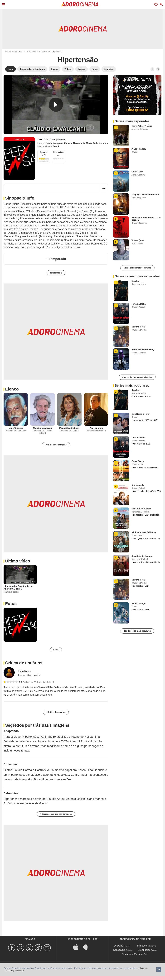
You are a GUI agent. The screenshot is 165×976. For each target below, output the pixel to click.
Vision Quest (137, 240)
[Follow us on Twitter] (21, 947)
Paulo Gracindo (54, 143)
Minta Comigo (138, 603)
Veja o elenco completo (56, 445)
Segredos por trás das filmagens (37, 725)
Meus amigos (58, 152)
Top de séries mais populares (137, 631)
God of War (137, 172)
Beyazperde (144, 949)
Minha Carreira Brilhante (143, 532)
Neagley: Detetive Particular (145, 194)
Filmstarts (142, 945)
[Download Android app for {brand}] (87, 947)
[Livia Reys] (9, 672)
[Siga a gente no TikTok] (39, 947)
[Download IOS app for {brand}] (77, 947)
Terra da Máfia (138, 304)
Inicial (7, 52)
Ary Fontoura (96, 428)
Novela (61, 139)
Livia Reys (24, 671)
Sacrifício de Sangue (141, 556)
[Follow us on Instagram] (30, 947)
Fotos (11, 603)
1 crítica (21, 675)
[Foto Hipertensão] (20, 625)
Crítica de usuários (23, 662)
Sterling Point (138, 327)
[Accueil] (79, 4)
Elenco (12, 389)
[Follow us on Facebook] (12, 947)
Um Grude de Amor (141, 509)
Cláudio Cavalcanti (74, 143)
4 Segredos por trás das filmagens (56, 814)
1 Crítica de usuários (55, 712)
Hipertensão (77, 60)
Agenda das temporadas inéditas (137, 377)
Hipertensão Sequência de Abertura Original (18, 587)
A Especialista (138, 149)
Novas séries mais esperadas (137, 268)
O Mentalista (137, 485)
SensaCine (119, 949)
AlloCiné (118, 945)
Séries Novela (44, 52)
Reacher (135, 281)
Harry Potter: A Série (141, 126)
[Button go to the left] (152, 69)
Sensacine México (132, 954)
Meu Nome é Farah (140, 414)
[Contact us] (48, 947)
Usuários (43, 152)
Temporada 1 (56, 273)
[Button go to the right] (158, 69)
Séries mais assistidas (28, 52)
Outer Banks (137, 461)
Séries (14, 52)
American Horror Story (142, 349)
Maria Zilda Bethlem (97, 143)
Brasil (56, 146)
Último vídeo (17, 561)
